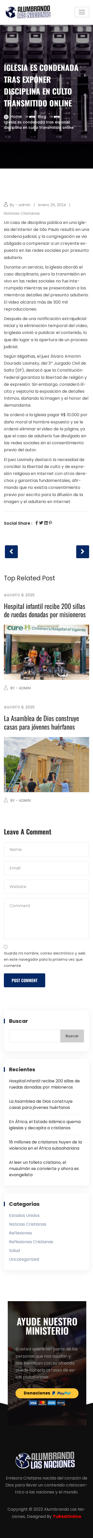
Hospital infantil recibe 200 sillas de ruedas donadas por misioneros (45, 610)
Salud (14, 1250)
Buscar (18, 1021)
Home (16, 116)
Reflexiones (20, 1233)
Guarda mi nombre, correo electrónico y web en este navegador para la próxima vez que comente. (45, 959)
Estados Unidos (24, 1215)
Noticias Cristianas (22, 213)
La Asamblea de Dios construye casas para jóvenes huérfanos (41, 722)
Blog (42, 116)
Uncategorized (24, 1259)
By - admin (20, 204)
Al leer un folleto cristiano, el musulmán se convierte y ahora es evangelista (44, 1168)
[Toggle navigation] (82, 12)
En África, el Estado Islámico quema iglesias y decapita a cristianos (45, 1125)
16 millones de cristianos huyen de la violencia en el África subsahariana (45, 1145)
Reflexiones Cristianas (31, 1242)
